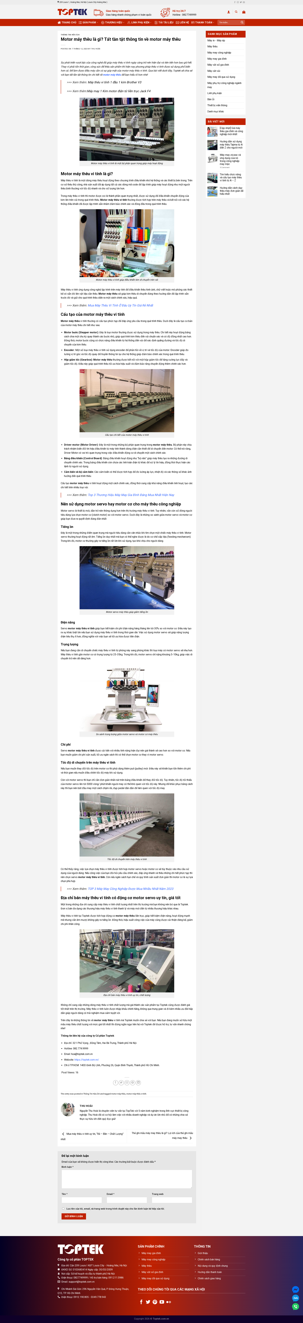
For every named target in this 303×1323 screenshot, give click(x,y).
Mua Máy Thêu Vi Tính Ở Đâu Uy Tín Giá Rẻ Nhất (120, 305)
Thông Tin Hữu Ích (70, 35)
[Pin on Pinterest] (132, 1082)
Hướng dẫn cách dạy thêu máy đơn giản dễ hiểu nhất (231, 190)
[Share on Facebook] (115, 1082)
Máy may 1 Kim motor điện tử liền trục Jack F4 (118, 91)
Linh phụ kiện (140, 22)
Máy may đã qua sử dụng (221, 76)
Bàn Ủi (210, 99)
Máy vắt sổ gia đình (218, 64)
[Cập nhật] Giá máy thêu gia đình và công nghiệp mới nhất (231, 131)
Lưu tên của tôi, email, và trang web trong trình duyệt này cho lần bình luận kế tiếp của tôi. (115, 1208)
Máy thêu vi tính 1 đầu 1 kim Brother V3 (114, 82)
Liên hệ (184, 22)
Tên (65, 1194)
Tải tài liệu (166, 22)
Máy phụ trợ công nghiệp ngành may (224, 85)
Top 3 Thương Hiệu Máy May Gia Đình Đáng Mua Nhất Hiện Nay (131, 495)
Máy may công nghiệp (219, 52)
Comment (224, 167)
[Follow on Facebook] (235, 2)
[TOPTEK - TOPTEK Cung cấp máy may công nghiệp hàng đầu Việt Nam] (73, 12)
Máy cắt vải (213, 70)
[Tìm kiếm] (236, 12)
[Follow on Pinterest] (155, 1302)
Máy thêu (212, 46)
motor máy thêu (118, 1094)
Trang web (157, 1194)
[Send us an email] (244, 2)
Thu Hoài (95, 49)
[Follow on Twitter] (241, 2)
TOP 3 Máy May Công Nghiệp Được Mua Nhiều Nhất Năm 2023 (130, 889)
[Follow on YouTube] (162, 1302)
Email (110, 1194)
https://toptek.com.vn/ (86, 1059)
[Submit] (242, 22)
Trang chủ (69, 22)
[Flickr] (168, 1302)
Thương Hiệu (113, 22)
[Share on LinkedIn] (138, 1082)
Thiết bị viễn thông (217, 105)
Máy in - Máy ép (216, 40)
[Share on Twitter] (121, 1082)
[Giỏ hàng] (243, 11)
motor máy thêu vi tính (136, 1094)
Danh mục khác (215, 111)
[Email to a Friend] (127, 1082)
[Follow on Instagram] (238, 2)
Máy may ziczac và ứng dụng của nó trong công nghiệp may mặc (230, 159)
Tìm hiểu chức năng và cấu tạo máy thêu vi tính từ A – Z (231, 177)
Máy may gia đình (217, 58)
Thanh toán (203, 22)
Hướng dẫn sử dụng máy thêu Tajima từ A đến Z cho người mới (231, 144)
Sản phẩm (89, 22)
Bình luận (68, 1167)
